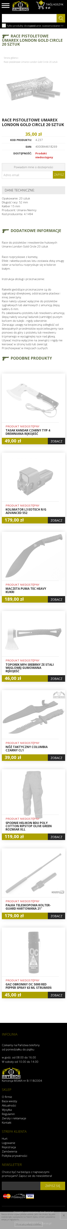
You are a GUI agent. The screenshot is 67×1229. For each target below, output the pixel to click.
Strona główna (11, 57)
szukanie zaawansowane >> (47, 25)
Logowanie (8, 1143)
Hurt (4, 1138)
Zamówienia (9, 1151)
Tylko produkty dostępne (20, 25)
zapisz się (52, 1186)
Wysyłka (7, 1110)
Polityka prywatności (14, 1155)
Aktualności (9, 1105)
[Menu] (5, 5)
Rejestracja (9, 1147)
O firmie (7, 1097)
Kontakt (6, 1122)
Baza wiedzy (9, 1101)
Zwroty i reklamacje (14, 1118)
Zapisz (59, 175)
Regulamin (8, 1114)
